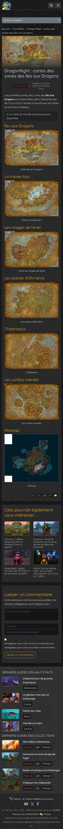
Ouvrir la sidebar (13, 20)
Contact (47, 814)
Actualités (18, 28)
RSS (58, 810)
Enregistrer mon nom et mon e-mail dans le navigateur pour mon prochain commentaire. (29, 645)
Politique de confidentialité (25, 814)
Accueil (6, 28)
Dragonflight (19, 86)
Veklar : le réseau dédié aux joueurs (33, 798)
